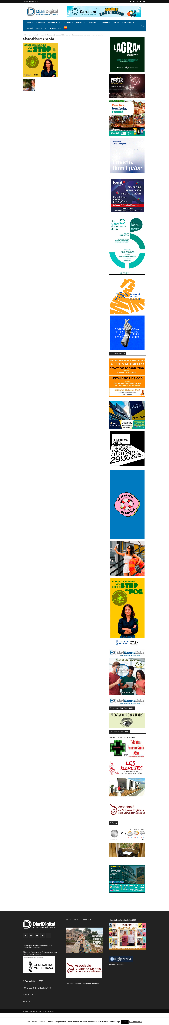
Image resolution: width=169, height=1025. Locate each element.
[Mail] (137, 1)
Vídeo (116, 23)
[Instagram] (134, 1)
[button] (142, 26)
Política (92, 23)
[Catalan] (66, 29)
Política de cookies (73, 984)
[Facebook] (130, 1)
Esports (67, 23)
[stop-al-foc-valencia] (40, 77)
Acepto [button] (124, 1022)
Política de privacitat (91, 984)
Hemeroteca (55, 28)
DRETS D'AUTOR (30, 995)
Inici (29, 23)
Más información (135, 1022)
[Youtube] (144, 1)
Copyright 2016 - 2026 (34, 981)
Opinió (30, 28)
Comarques (53, 23)
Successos (40, 23)
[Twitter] (140, 1)
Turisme (105, 23)
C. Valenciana (128, 23)
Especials (40, 28)
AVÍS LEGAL (28, 1002)
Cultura (80, 23)
